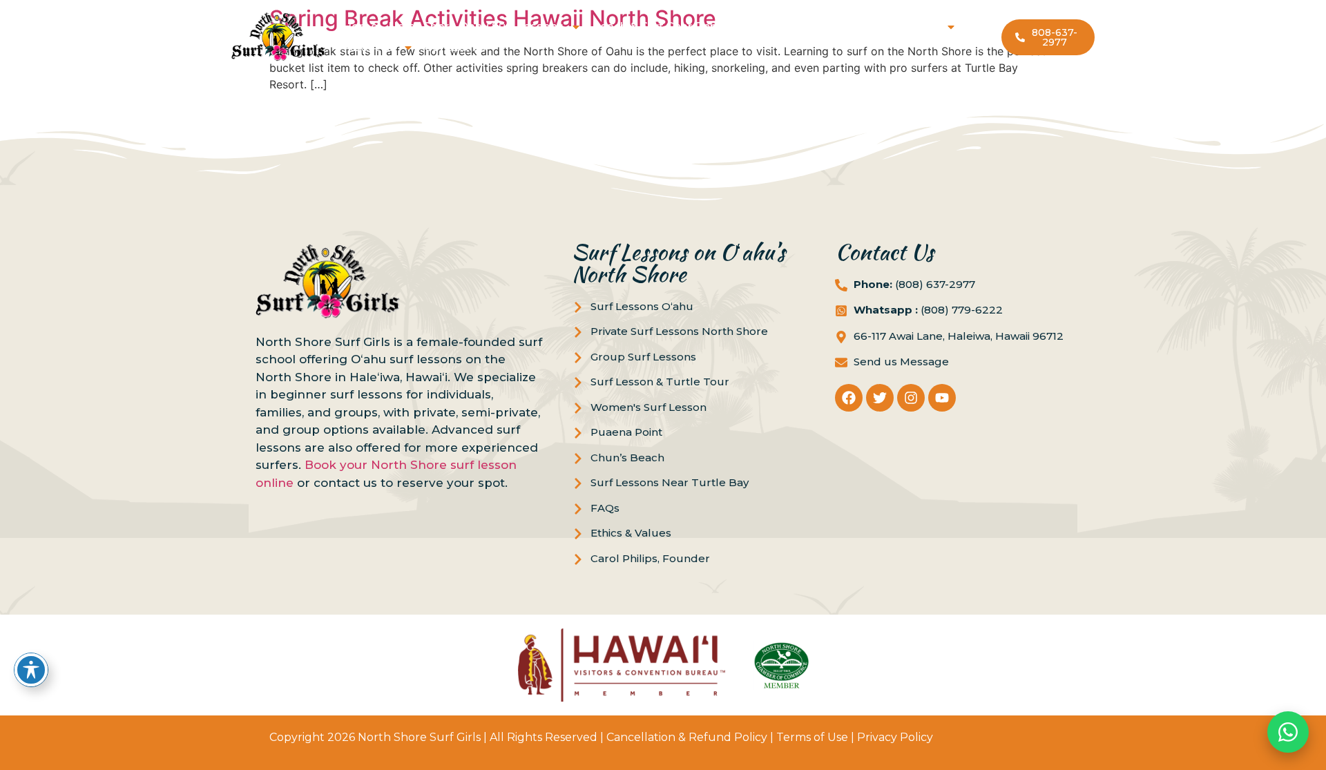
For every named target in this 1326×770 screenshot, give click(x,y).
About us (370, 47)
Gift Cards (776, 26)
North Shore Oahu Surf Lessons (476, 26)
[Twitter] (880, 398)
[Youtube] (942, 398)
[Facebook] (849, 398)
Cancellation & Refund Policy (686, 737)
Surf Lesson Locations (876, 26)
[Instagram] (911, 398)
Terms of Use (812, 737)
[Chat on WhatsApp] (1288, 732)
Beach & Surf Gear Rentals (665, 26)
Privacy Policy (895, 737)
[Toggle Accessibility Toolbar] (31, 669)
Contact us (455, 47)
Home (360, 26)
